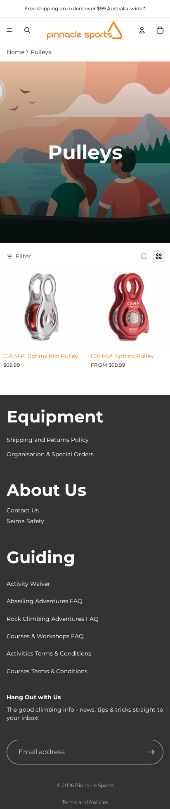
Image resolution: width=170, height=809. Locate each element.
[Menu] (9, 30)
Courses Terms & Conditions (47, 671)
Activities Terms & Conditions (49, 653)
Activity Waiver (28, 583)
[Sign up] (151, 752)
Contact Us (23, 510)
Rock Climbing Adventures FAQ (53, 619)
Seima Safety (25, 521)
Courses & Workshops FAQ (45, 636)
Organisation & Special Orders (50, 454)
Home (15, 52)
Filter (23, 256)
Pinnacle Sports (94, 785)
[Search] (27, 30)
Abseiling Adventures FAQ (45, 601)
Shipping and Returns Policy (48, 439)
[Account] (142, 30)
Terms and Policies (85, 802)
